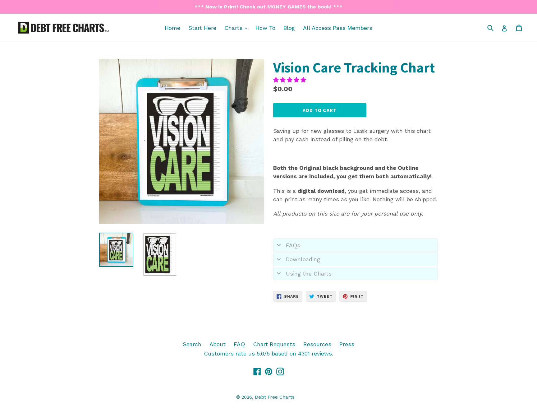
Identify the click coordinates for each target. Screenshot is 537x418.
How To (265, 28)
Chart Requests (274, 344)
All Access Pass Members (337, 28)
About (217, 344)
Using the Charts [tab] (309, 273)
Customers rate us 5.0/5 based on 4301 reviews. (268, 353)
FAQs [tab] (293, 245)
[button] (290, 80)
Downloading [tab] (303, 259)
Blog (289, 28)
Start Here (202, 28)
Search (192, 344)
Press (346, 344)
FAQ (239, 344)
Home (172, 28)
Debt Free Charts (275, 397)
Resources (317, 344)
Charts (237, 27)
